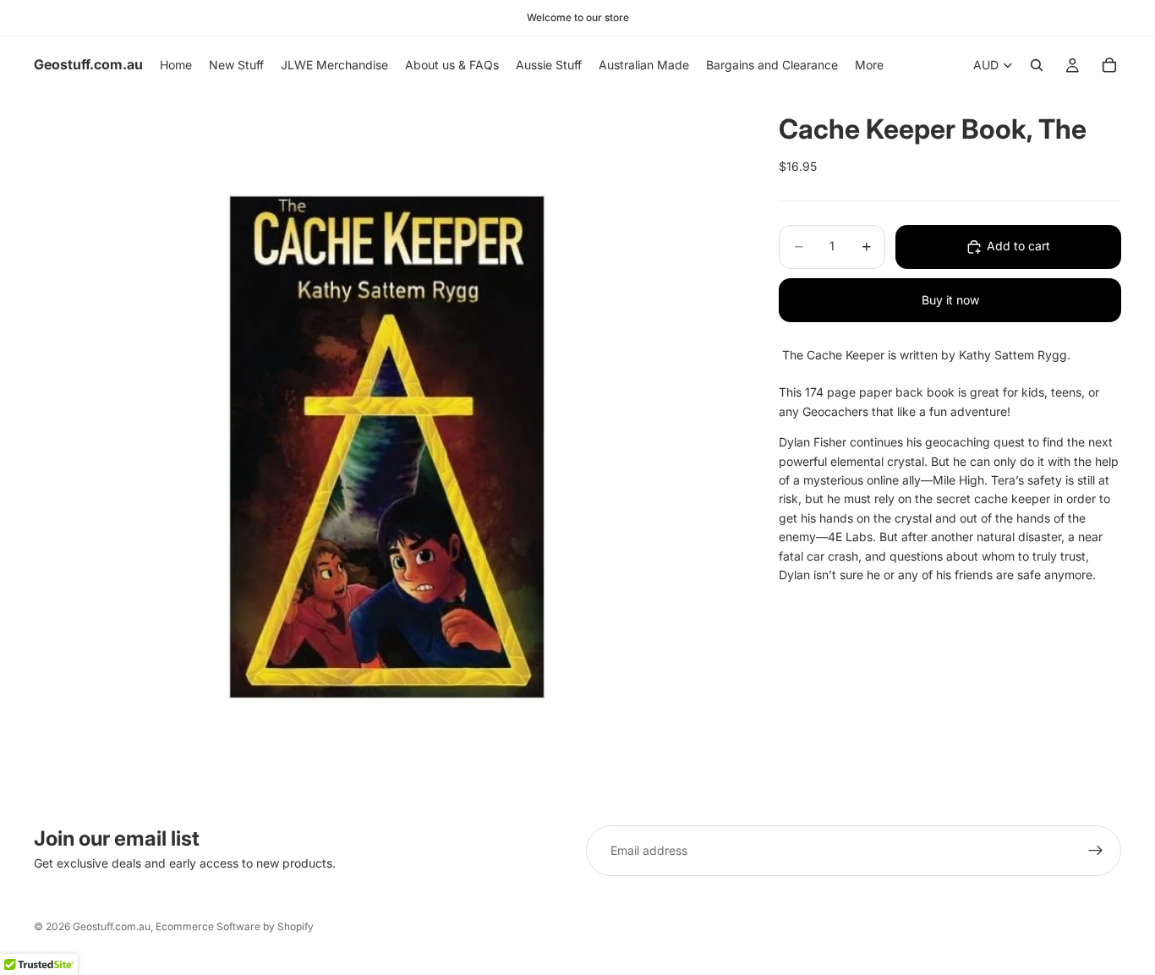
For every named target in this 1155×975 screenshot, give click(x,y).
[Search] (1036, 65)
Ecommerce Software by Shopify (235, 926)
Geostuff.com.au (112, 926)
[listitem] (869, 65)
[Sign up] (1096, 850)
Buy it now (950, 300)
